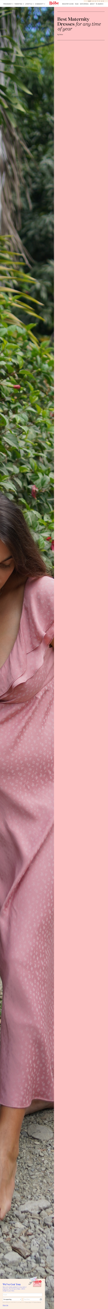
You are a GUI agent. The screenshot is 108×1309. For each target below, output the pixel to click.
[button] (100, 3)
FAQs (77, 4)
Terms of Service (37, 1302)
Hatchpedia (84, 4)
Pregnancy (7, 4)
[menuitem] (8, 3)
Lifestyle (28, 4)
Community (39, 4)
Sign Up (5, 1305)
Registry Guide (68, 4)
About (92, 4)
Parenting (18, 4)
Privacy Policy (28, 1302)
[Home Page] (54, 3)
